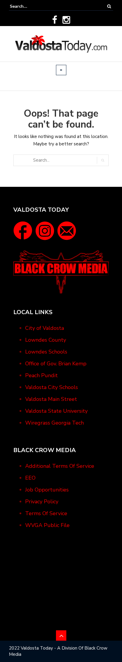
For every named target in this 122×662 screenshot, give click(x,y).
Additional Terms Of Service (59, 466)
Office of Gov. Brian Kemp (55, 363)
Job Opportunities (47, 489)
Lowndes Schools (46, 351)
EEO (30, 477)
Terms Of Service (46, 513)
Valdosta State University (56, 410)
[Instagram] (66, 20)
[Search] (109, 6)
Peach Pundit (41, 375)
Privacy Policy (41, 501)
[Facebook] (54, 20)
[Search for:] (28, 6)
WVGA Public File (47, 525)
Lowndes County (45, 339)
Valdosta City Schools (51, 387)
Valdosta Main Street (51, 399)
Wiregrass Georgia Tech (54, 422)
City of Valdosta (44, 328)
